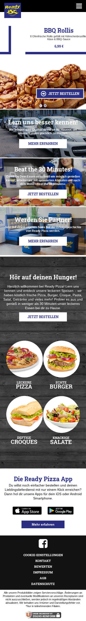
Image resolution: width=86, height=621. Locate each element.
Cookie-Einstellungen (43, 555)
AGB (43, 578)
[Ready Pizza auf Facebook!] (43, 543)
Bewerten (43, 566)
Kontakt (43, 561)
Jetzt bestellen (46, 93)
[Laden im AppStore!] (27, 511)
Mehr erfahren (43, 143)
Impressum (43, 572)
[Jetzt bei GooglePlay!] (61, 511)
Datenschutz (43, 584)
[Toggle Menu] (79, 6)
